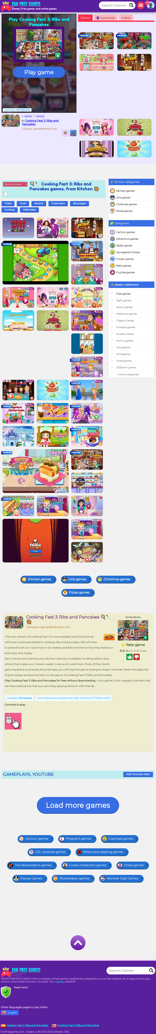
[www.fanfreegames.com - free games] (21, 972)
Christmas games (126, 204)
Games (85, 18)
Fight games (123, 300)
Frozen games (125, 259)
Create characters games (87, 865)
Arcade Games (125, 334)
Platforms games (126, 313)
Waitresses (29, 209)
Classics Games (125, 320)
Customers (58, 203)
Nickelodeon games (74, 878)
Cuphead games (121, 838)
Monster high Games (122, 878)
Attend (38, 203)
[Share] (73, 133)
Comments (106, 18)
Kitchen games (125, 190)
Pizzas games (124, 211)
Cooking (10, 209)
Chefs (8, 203)
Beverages (79, 203)
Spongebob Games (128, 252)
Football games (125, 327)
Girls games (123, 197)
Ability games (124, 245)
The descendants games (33, 865)
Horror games (124, 340)
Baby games (123, 265)
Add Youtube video (138, 774)
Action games (124, 307)
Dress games (124, 360)
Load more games (78, 805)
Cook (23, 203)
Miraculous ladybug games (103, 852)
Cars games (123, 347)
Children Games (126, 367)
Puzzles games (125, 272)
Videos (126, 18)
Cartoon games (125, 232)
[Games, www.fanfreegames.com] (21, 6)
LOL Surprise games (50, 852)
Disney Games (31, 878)
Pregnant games (78, 838)
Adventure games (127, 238)
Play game (39, 72)
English (12, 1012)
